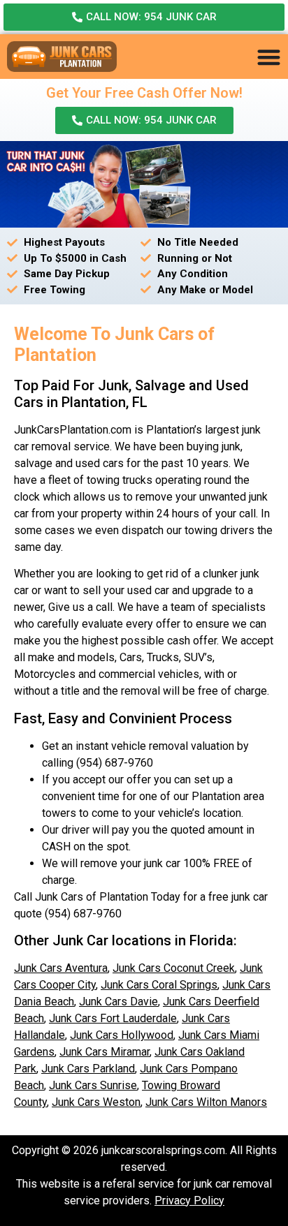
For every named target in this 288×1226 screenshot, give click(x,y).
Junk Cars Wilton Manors (206, 1102)
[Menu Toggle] (269, 57)
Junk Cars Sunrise (93, 1085)
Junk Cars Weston (96, 1102)
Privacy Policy (189, 1200)
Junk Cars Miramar (104, 1051)
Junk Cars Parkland (88, 1068)
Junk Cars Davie (118, 1001)
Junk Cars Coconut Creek (174, 968)
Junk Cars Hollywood (121, 1035)
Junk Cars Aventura (61, 968)
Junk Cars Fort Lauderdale (113, 1018)
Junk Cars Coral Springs (159, 984)
